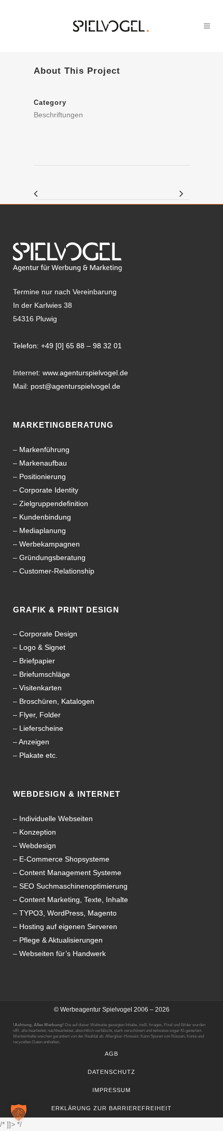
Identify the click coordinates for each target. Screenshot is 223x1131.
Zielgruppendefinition (53, 503)
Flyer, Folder (40, 715)
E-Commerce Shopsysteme (64, 859)
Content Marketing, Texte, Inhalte (73, 899)
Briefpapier (37, 661)
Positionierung (42, 476)
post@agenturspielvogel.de (75, 386)
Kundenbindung (45, 517)
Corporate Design (48, 634)
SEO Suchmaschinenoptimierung (73, 886)
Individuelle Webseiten (56, 818)
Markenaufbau (43, 463)
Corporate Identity (48, 490)
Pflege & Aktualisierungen (61, 940)
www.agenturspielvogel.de (85, 373)
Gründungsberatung (52, 557)
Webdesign (37, 845)
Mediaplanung (42, 530)
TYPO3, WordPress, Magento (68, 913)
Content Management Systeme (70, 872)
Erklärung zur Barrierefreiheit (111, 1108)
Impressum (111, 1090)
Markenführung (44, 449)
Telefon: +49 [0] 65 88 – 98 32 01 (67, 346)
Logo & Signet (42, 647)
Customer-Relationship (56, 571)
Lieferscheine (41, 728)
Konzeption (37, 832)
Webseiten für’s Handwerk (62, 953)
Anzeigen (34, 742)
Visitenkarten (40, 688)
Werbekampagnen (49, 544)
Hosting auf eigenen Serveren (68, 926)
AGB (111, 1054)
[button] (18, 1112)
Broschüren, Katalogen (56, 701)
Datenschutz (111, 1072)
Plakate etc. (38, 755)
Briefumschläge (44, 674)
